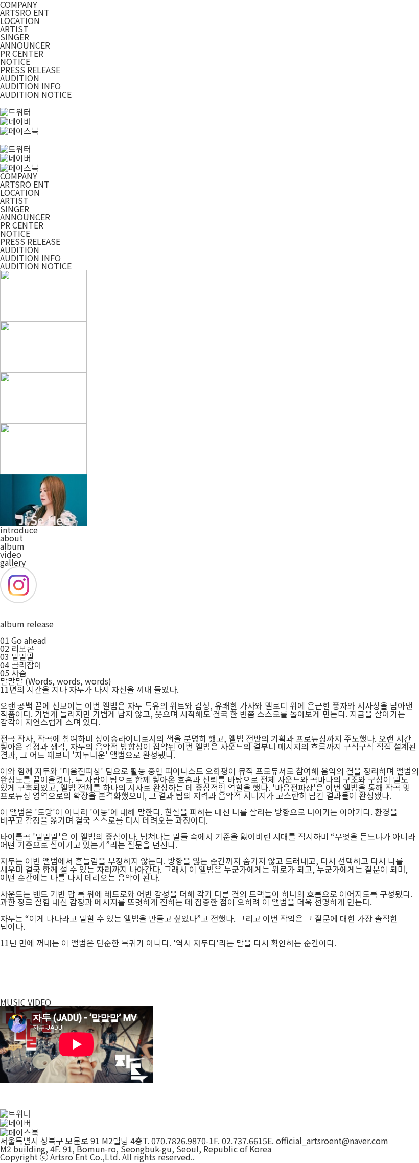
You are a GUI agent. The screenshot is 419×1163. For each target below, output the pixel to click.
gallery (13, 562)
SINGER (14, 37)
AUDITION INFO (30, 86)
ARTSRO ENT (25, 12)
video (10, 554)
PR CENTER (21, 53)
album (12, 546)
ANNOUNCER (25, 45)
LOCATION (20, 20)
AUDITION (19, 78)
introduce (19, 529)
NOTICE (15, 61)
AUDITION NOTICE (36, 94)
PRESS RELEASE (30, 69)
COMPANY (18, 176)
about (11, 538)
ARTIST (14, 28)
